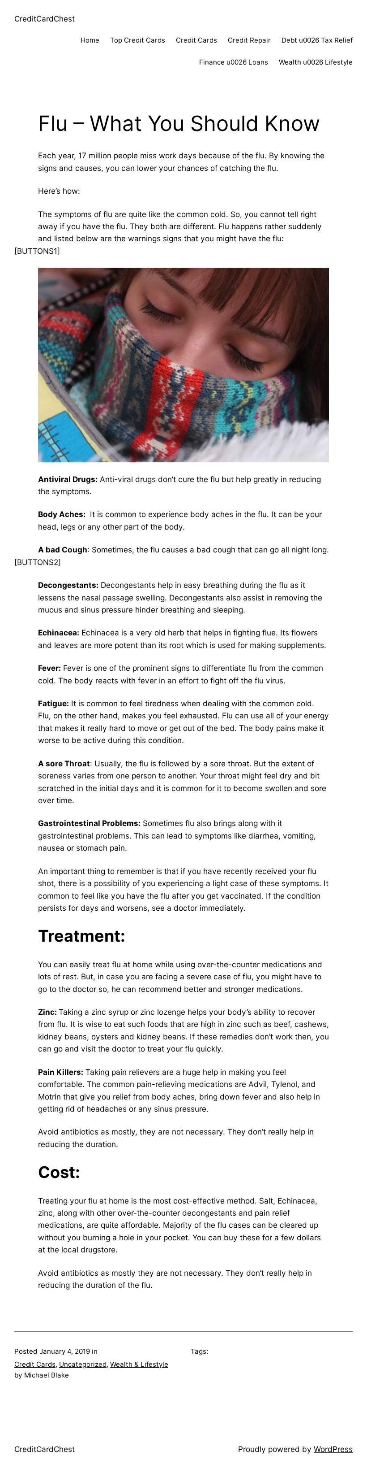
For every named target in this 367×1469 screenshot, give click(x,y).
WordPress (333, 1449)
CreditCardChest (44, 18)
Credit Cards (34, 1364)
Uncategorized (83, 1364)
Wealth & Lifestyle (139, 1364)
